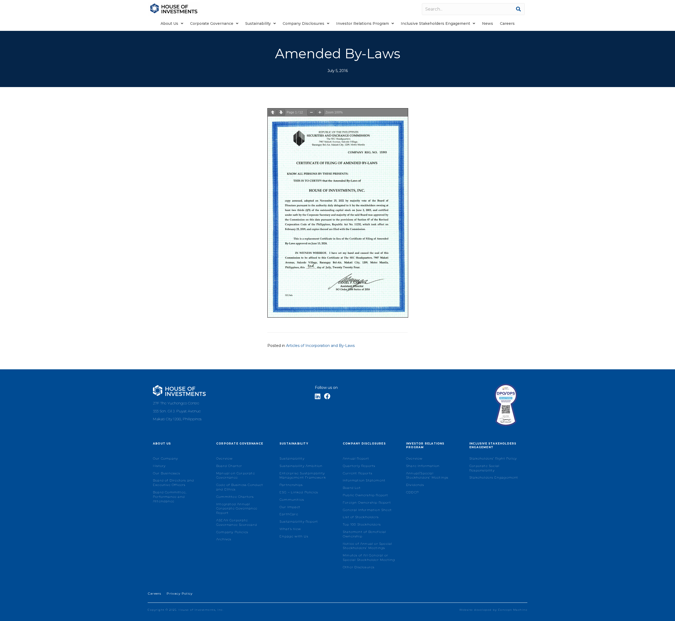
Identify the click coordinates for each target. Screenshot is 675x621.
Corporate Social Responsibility (484, 468)
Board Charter (229, 466)
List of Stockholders (361, 517)
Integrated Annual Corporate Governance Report (236, 508)
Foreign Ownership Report (367, 502)
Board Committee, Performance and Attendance (169, 496)
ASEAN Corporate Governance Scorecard (236, 522)
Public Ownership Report (365, 495)
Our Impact (289, 507)
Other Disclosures (358, 567)
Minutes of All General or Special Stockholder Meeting (369, 557)
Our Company (165, 458)
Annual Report (356, 458)
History (159, 466)
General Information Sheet (367, 510)
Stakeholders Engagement (493, 477)
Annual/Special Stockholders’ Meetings (427, 475)
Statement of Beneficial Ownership (364, 534)
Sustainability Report (298, 521)
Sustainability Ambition (301, 466)
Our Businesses (166, 473)
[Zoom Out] (311, 112)
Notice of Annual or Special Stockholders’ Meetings (367, 546)
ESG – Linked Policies (298, 492)
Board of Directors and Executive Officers (173, 482)
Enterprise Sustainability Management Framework (302, 475)
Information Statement (364, 480)
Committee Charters (235, 497)
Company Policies (232, 532)
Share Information (423, 466)
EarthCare (288, 514)
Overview (224, 458)
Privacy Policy (180, 593)
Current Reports (357, 473)
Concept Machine (513, 610)
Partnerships (291, 485)
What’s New (290, 529)
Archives (224, 539)
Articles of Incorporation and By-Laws (320, 345)
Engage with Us (293, 536)
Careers (154, 593)
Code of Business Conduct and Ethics (239, 487)
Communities (291, 499)
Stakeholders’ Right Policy (493, 458)
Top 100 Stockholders (362, 524)
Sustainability (292, 458)
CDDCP (412, 492)
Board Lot (352, 488)
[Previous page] (273, 112)
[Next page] (281, 112)
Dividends (415, 485)
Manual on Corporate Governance (235, 475)
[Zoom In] (320, 112)
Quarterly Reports (359, 466)
